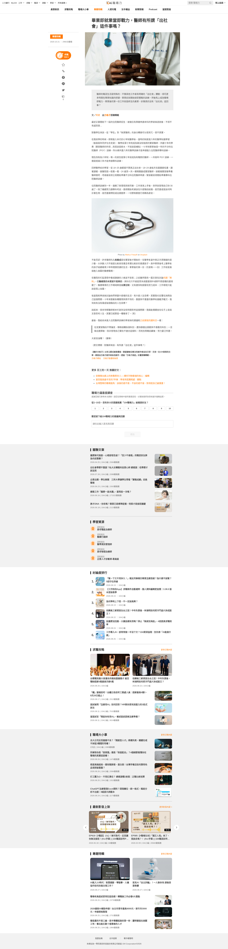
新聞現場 (139, 9)
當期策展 (166, 9)
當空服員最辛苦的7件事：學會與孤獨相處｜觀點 (118, 379)
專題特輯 (98, 9)
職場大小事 (83, 9)
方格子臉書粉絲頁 (110, 358)
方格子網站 (96, 358)
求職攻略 (68, 9)
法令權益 (125, 9)
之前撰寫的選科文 (148, 320)
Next (176, 827)
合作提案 (113, 938)
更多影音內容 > (165, 807)
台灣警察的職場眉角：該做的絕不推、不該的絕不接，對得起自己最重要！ (130, 383)
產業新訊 (55, 9)
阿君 (98, 115)
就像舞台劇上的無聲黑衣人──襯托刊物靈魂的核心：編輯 (122, 376)
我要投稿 (99, 938)
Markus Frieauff (131, 255)
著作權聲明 (128, 938)
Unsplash (143, 255)
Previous (85, 827)
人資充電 (112, 9)
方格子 (107, 115)
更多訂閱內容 (166, 650)
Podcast (153, 9)
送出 (132, 434)
